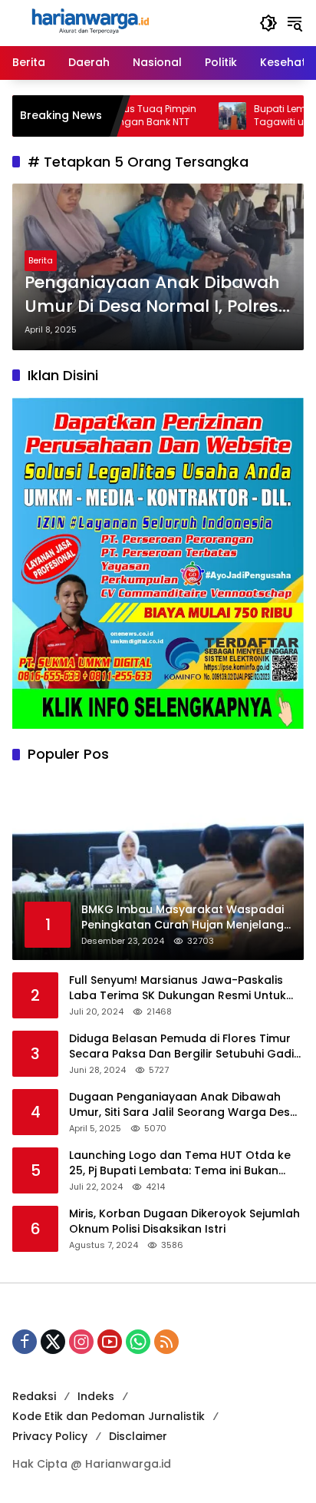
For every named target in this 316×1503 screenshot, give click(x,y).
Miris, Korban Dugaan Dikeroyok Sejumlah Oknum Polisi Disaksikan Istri (184, 1221)
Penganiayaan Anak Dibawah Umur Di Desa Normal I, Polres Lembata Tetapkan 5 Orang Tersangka (152, 295)
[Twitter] (53, 1341)
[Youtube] (109, 1341)
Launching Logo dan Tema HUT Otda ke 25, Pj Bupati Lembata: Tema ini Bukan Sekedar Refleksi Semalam (180, 1163)
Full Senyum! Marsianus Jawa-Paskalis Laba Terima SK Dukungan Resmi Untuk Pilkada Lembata (177, 988)
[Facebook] (24, 1341)
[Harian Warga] (89, 22)
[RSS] (166, 1341)
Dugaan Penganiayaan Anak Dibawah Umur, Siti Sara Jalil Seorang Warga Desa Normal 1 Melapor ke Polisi (183, 1105)
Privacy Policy (49, 1436)
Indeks (95, 1396)
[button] (268, 23)
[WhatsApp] (138, 1341)
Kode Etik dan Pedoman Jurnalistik (108, 1416)
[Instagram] (81, 1341)
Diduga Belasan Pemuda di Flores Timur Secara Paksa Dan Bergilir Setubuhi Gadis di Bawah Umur (184, 1046)
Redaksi (34, 1396)
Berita (40, 260)
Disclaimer (138, 1436)
